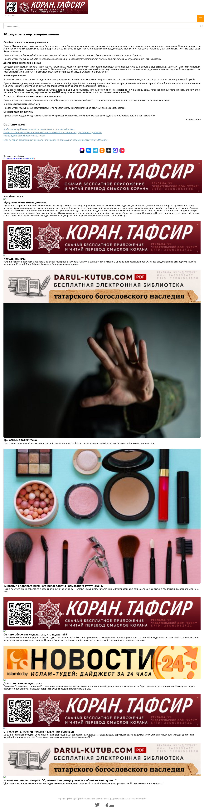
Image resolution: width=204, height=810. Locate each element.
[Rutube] (82, 150)
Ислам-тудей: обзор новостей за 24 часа (24, 136)
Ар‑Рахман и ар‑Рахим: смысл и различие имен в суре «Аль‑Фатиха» (39, 129)
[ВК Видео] (121, 150)
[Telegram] (95, 150)
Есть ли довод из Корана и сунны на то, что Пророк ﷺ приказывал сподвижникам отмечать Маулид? (55, 140)
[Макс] (115, 150)
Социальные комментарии (19, 158)
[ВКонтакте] (88, 150)
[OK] (102, 150)
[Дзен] (108, 150)
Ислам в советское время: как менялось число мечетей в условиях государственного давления (52, 132)
